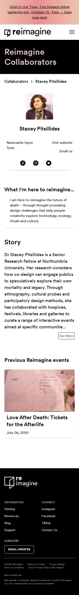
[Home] (28, 32)
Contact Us (49, 530)
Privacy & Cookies (36, 564)
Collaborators (16, 81)
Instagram (48, 509)
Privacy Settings (57, 564)
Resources (11, 516)
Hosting (9, 509)
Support (9, 530)
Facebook (48, 516)
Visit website (62, 143)
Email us (65, 151)
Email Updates (19, 549)
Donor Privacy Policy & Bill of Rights (46, 567)
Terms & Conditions (14, 567)
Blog (7, 523)
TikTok (46, 523)
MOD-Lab (17, 575)
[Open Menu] (71, 31)
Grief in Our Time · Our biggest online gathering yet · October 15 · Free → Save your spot (39, 12)
